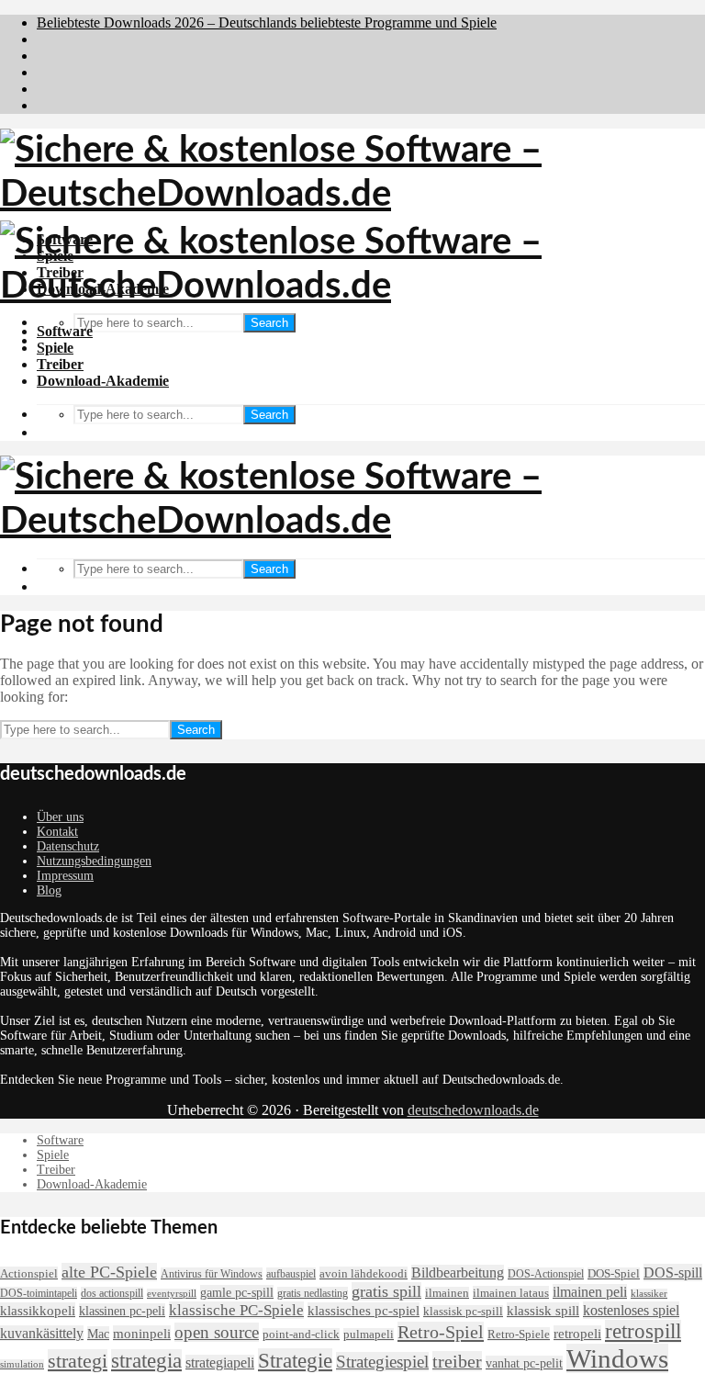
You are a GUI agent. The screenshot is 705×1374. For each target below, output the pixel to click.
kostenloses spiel (631, 1310)
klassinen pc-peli (122, 1310)
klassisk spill (543, 1310)
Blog (49, 890)
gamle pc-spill (237, 1292)
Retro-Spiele (518, 1334)
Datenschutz (68, 846)
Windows (617, 1358)
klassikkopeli (37, 1310)
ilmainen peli (590, 1292)
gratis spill (386, 1291)
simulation (22, 1364)
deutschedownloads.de (473, 1110)
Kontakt (57, 832)
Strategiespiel (382, 1361)
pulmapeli (368, 1334)
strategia (146, 1360)
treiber (457, 1361)
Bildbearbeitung (457, 1272)
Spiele (55, 347)
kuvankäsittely (42, 1333)
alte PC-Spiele (109, 1272)
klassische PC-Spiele (236, 1310)
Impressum (65, 876)
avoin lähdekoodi (363, 1273)
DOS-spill (672, 1272)
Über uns (60, 817)
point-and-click (301, 1334)
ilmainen (447, 1293)
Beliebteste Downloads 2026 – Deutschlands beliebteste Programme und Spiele (267, 22)
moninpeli (142, 1333)
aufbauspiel (291, 1273)
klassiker (649, 1294)
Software (65, 331)
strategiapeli (219, 1362)
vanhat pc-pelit (524, 1363)
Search (269, 323)
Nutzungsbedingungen (94, 861)
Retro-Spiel (440, 1332)
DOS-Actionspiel (546, 1273)
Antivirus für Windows (212, 1273)
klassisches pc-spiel (364, 1310)
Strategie (295, 1360)
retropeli (577, 1333)
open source (216, 1332)
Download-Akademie (103, 381)
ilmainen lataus (511, 1293)
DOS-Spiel (614, 1273)
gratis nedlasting (312, 1293)
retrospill (643, 1331)
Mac (98, 1333)
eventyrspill (171, 1294)
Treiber (60, 364)
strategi (77, 1360)
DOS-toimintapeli (38, 1293)
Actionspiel (29, 1273)
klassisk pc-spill (463, 1311)
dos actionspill (112, 1293)
